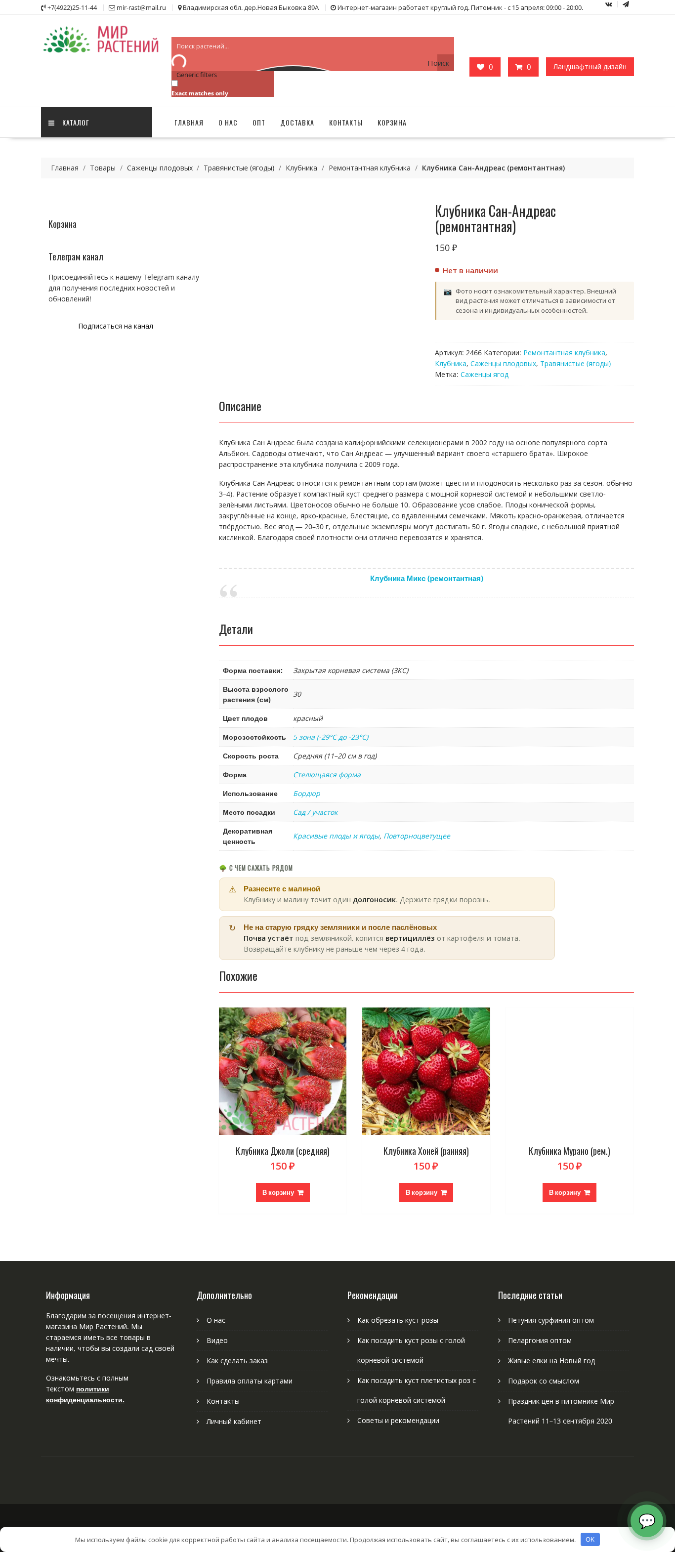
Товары (103, 167)
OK (590, 1539)
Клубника (301, 167)
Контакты (346, 122)
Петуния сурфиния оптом (551, 1320)
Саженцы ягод (484, 374)
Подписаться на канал (115, 326)
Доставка (297, 122)
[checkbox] (220, 88)
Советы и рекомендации (398, 1420)
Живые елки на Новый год (551, 1360)
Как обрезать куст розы (397, 1320)
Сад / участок (315, 812)
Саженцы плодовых (160, 167)
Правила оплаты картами (250, 1380)
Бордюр (306, 793)
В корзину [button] (278, 1192)
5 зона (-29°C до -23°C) (330, 737)
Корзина (392, 122)
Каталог (75, 122)
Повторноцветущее (416, 835)
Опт (259, 122)
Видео (217, 1340)
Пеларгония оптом (540, 1340)
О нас (228, 122)
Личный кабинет (234, 1421)
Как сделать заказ (237, 1360)
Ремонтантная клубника (370, 167)
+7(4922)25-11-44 (72, 7)
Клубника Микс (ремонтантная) (426, 578)
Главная (189, 122)
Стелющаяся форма (327, 774)
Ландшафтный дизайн (590, 66)
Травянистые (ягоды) (239, 167)
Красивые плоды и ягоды (336, 835)
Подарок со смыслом (543, 1380)
